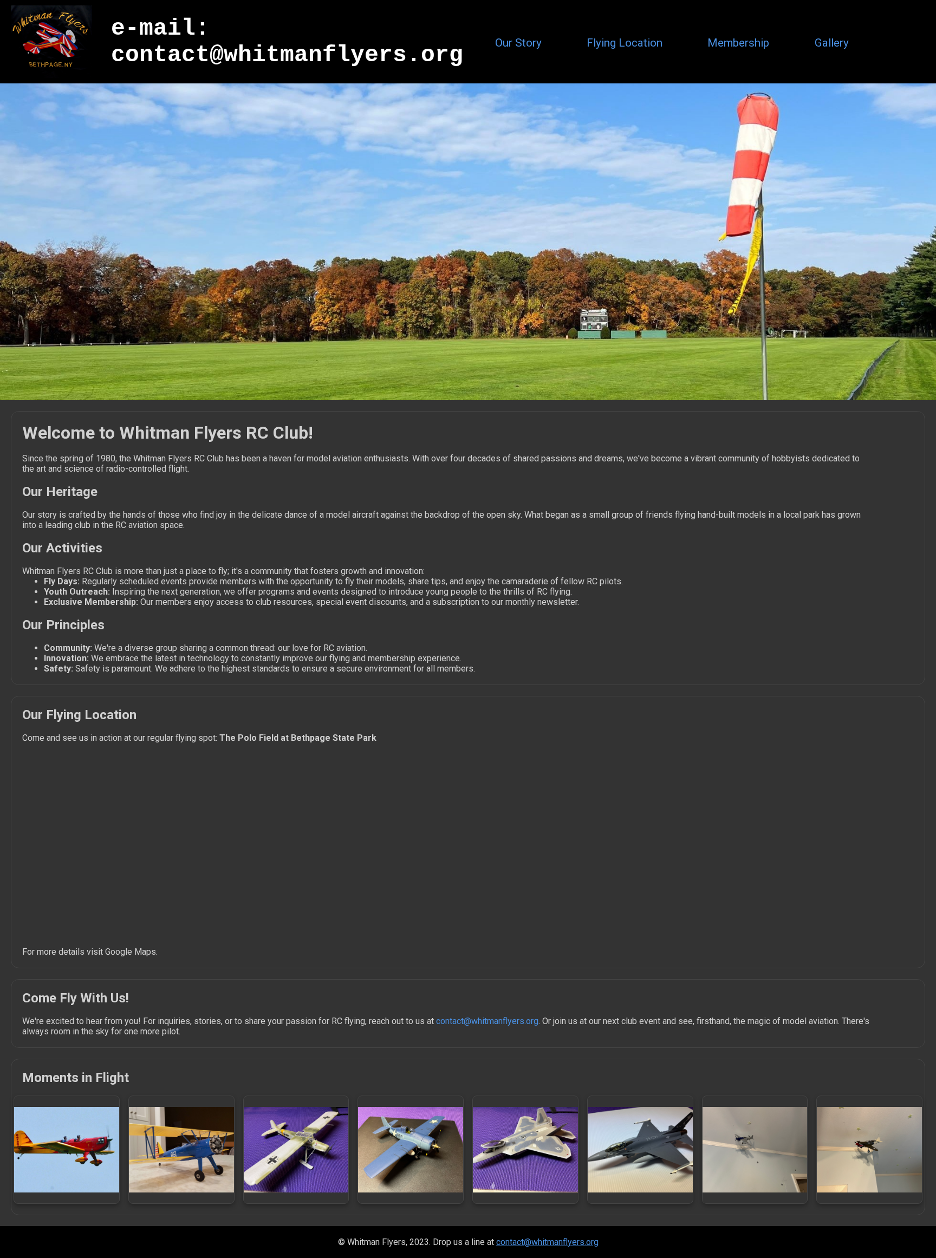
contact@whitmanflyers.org (487, 1021)
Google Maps (130, 952)
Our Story (518, 42)
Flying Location (624, 42)
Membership (738, 42)
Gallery (832, 42)
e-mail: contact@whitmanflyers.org (287, 41)
